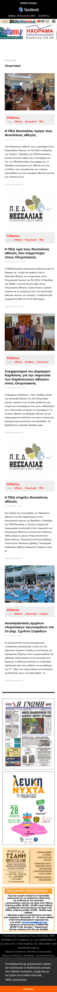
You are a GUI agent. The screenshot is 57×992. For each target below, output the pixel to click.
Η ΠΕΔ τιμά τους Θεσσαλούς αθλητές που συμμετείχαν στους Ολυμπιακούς (27, 253)
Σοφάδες (44, 614)
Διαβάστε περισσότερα (13, 184)
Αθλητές (18, 121)
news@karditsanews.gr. (28, 948)
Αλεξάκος (29, 362)
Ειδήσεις (13, 117)
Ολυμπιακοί (31, 121)
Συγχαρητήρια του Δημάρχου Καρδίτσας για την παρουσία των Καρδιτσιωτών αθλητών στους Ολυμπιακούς (27, 377)
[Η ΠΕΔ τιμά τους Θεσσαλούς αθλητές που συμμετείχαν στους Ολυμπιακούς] (25, 210)
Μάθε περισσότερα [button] (16, 979)
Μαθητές (18, 614)
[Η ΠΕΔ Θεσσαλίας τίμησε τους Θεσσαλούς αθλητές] (25, 92)
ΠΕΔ (41, 121)
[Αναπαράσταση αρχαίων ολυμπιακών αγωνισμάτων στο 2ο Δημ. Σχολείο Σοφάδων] (25, 584)
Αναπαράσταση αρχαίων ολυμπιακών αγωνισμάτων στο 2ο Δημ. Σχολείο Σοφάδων (29, 627)
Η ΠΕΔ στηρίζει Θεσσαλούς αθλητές (26, 499)
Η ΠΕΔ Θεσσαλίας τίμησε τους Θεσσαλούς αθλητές (28, 133)
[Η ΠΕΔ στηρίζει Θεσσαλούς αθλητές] (25, 458)
